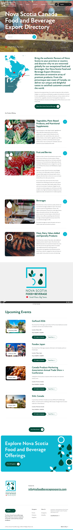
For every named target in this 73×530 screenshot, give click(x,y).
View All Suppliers (11, 464)
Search (34, 37)
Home (21, 4)
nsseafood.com (54, 515)
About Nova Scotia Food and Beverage (46, 106)
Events (51, 4)
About (27, 4)
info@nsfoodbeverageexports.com (47, 489)
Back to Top (64, 526)
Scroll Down (64, 47)
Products (35, 4)
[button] (65, 122)
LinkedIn (43, 515)
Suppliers (43, 4)
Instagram (43, 512)
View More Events (35, 429)
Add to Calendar (40, 337)
